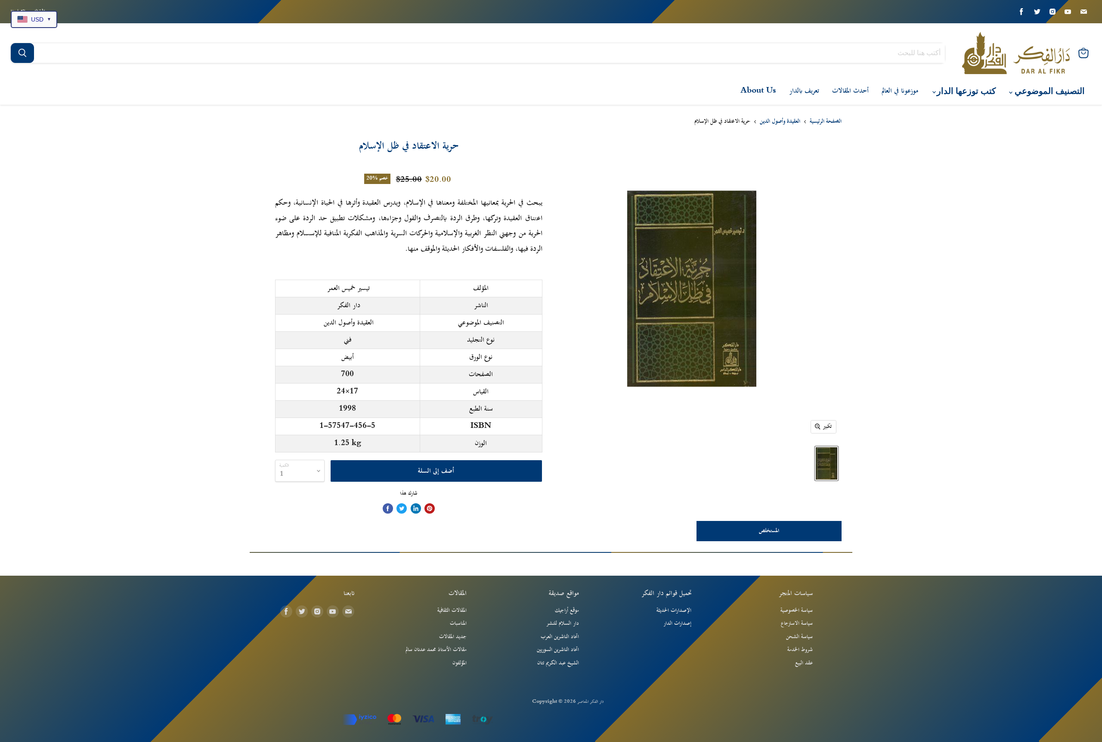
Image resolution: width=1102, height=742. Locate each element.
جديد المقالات (453, 637)
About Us (758, 90)
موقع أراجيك (567, 610)
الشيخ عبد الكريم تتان (558, 663)
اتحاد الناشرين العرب (560, 637)
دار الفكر (348, 305)
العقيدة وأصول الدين (780, 122)
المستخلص (769, 530)
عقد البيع (804, 663)
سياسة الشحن (799, 637)
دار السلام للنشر (562, 623)
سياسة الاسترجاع (797, 623)
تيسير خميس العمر (348, 288)
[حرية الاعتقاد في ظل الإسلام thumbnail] (826, 463)
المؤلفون (459, 663)
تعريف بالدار (804, 90)
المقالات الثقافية (452, 610)
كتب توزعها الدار (965, 91)
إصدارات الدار (677, 623)
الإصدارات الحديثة (673, 610)
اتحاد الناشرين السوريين (558, 650)
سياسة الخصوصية (796, 610)
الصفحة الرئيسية (826, 122)
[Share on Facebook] (388, 508)
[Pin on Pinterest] (429, 508)
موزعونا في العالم (900, 90)
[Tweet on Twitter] (401, 508)
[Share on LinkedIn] (416, 508)
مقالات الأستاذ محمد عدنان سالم (436, 650)
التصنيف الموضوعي (1048, 91)
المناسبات (458, 623)
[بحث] (22, 53)
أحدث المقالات (850, 90)
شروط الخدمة (800, 650)
